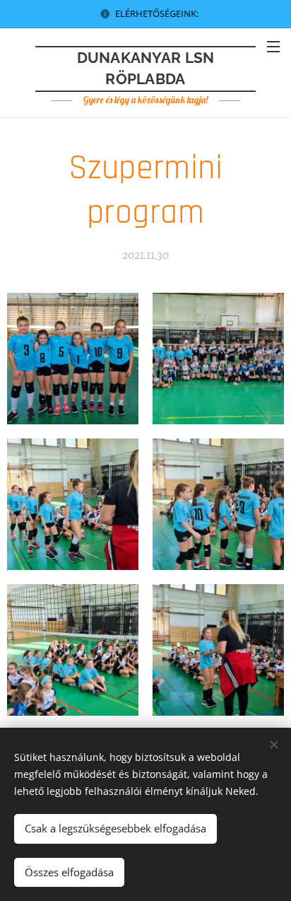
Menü (273, 46)
